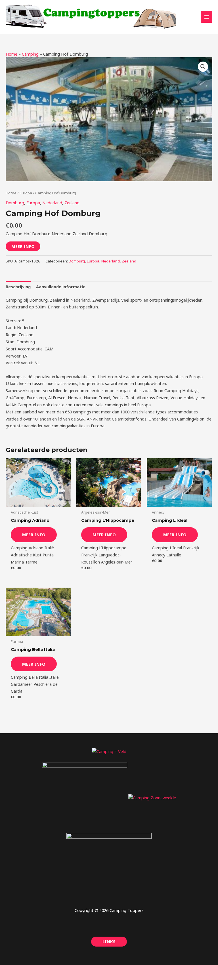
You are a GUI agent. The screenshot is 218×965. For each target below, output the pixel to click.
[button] (203, 67)
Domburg (15, 202)
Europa (26, 192)
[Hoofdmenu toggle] (206, 16)
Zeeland (71, 202)
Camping (30, 54)
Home (11, 54)
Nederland (52, 202)
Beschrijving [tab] (18, 286)
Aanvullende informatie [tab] (60, 286)
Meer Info (23, 246)
